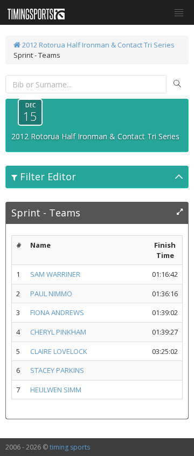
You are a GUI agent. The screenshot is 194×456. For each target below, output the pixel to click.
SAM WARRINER (55, 274)
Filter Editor (46, 176)
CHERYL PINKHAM (58, 332)
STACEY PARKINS (57, 370)
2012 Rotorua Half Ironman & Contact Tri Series (97, 45)
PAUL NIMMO (51, 293)
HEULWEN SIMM (55, 389)
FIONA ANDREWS (57, 312)
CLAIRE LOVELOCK (58, 351)
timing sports (70, 447)
